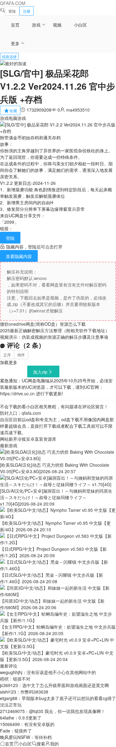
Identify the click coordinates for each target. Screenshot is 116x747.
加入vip (40, 372)
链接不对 (21, 679)
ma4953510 (78, 110)
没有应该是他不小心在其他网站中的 (61, 672)
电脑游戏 (17, 118)
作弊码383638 (34, 692)
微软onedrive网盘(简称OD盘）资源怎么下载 (43, 324)
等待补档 (43, 737)
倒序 (21, 354)
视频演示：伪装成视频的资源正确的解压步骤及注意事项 (54, 337)
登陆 (12, 11)
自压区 (6, 419)
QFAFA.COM (12, 3)
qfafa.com (31, 413)
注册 (26, 11)
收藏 (13, 110)
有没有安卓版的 (39, 724)
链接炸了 (23, 731)
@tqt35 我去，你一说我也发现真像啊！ (67, 711)
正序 (7, 354)
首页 (15, 25)
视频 (57, 25)
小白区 (80, 25)
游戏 (36, 25)
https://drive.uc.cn (17, 393)
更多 (15, 43)
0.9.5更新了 (30, 718)
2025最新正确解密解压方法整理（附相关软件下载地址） (55, 330)
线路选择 (9, 56)
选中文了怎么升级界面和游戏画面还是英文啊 (65, 685)
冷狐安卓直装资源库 (36, 439)
